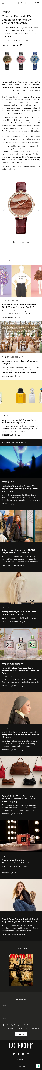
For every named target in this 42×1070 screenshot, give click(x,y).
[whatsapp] (21, 46)
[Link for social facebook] (19, 1054)
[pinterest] (10, 46)
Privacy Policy (34, 1028)
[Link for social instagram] (23, 1054)
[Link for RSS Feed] (28, 1054)
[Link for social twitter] (14, 1054)
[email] (3, 46)
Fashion (6, 12)
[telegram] (24, 46)
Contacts (20, 1059)
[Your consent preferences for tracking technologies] (38, 1066)
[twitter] (17, 46)
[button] (37, 211)
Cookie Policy (21, 1066)
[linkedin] (14, 46)
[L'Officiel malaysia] (21, 3)
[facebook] (7, 46)
